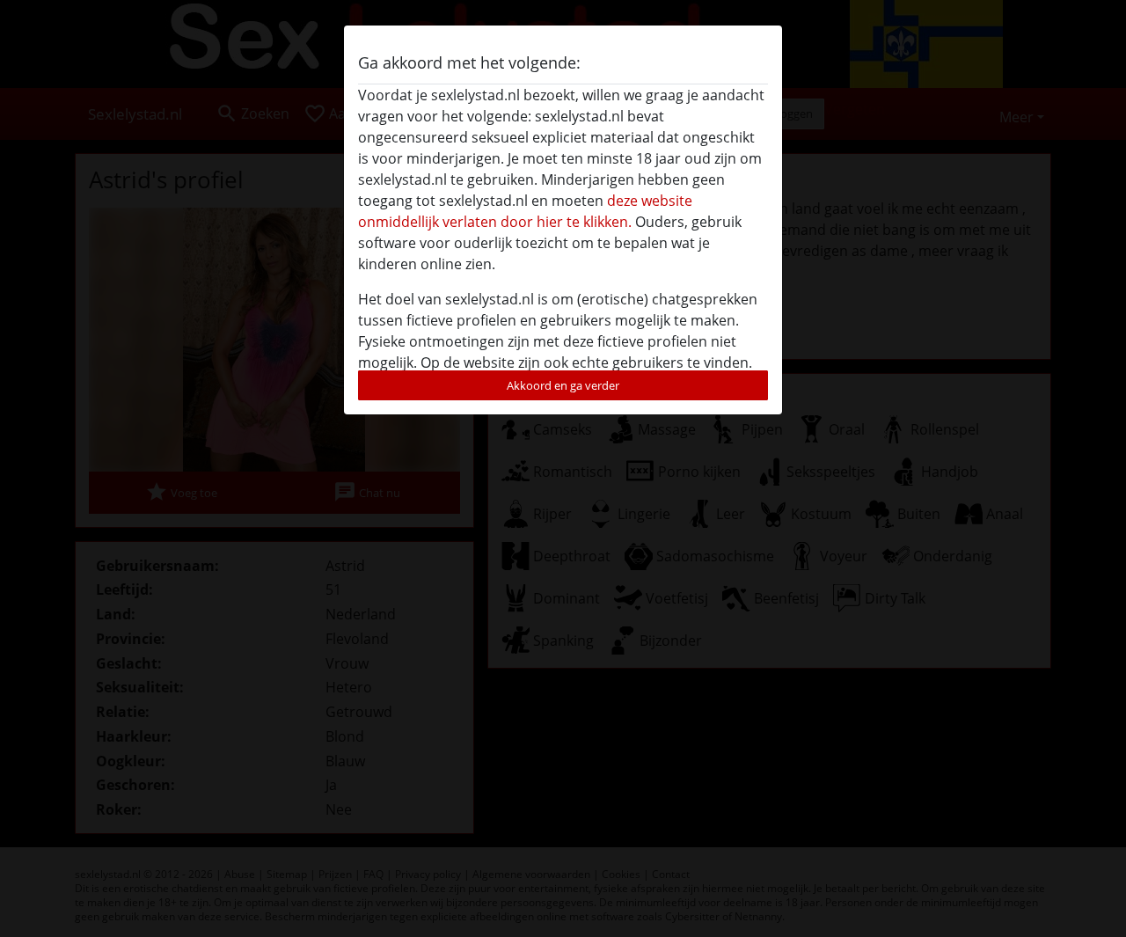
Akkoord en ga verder (563, 385)
